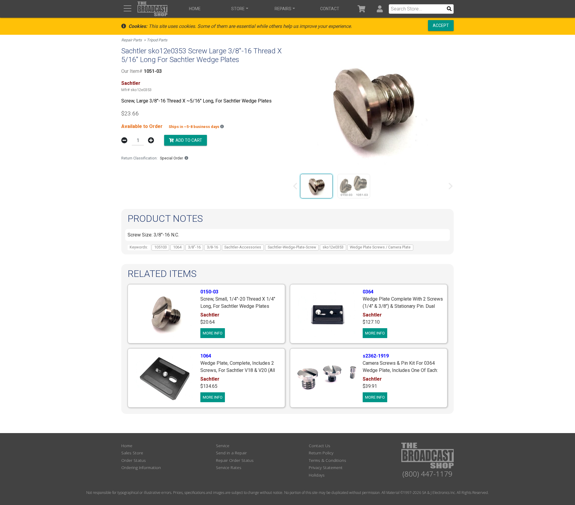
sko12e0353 (333, 247)
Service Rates (228, 467)
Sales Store (132, 453)
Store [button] (238, 8)
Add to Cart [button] (188, 140)
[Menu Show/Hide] (127, 9)
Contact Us (319, 445)
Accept (441, 25)
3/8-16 (212, 247)
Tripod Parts (157, 40)
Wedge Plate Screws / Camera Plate (380, 247)
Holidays (317, 475)
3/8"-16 (194, 247)
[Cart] (361, 9)
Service (222, 445)
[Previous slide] (295, 186)
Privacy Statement (326, 467)
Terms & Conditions (327, 460)
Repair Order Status (235, 460)
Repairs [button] (283, 8)
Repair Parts (131, 40)
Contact (329, 8)
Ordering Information (141, 467)
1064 (177, 247)
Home (195, 8)
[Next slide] (450, 186)
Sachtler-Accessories (242, 247)
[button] (379, 9)
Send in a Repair (231, 453)
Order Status (133, 460)
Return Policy (321, 453)
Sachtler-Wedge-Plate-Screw (292, 247)
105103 (160, 247)
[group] (316, 186)
